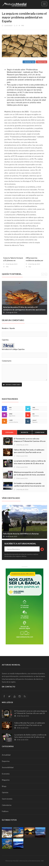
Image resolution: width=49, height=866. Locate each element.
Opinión (5, 792)
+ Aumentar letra (29, 62)
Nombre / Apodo (8, 328)
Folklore (5, 811)
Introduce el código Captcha (13, 349)
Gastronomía (7, 799)
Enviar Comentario (13, 384)
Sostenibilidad (7, 767)
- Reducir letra (41, 62)
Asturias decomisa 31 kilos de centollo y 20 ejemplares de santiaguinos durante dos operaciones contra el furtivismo (24, 309)
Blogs (4, 786)
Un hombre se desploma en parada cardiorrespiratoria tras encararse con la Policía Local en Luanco (29, 485)
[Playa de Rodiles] (18, 832)
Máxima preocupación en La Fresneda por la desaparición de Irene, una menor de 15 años (29, 474)
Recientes (24, 432)
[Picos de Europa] (18, 844)
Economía (5, 774)
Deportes (6, 761)
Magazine (6, 780)
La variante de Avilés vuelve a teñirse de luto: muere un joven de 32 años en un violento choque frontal (30, 463)
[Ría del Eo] (7, 844)
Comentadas (39, 432)
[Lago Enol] (29, 832)
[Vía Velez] (40, 832)
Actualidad (6, 755)
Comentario (6, 361)
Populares (9, 432)
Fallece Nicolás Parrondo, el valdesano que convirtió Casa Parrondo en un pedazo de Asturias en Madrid (29, 452)
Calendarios (6, 805)
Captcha (5, 340)
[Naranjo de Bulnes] (7, 832)
